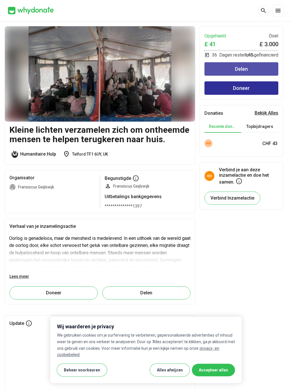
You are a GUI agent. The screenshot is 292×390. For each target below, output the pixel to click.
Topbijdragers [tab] (259, 126)
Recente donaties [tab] (225, 126)
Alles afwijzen (170, 370)
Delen (241, 69)
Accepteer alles (213, 370)
